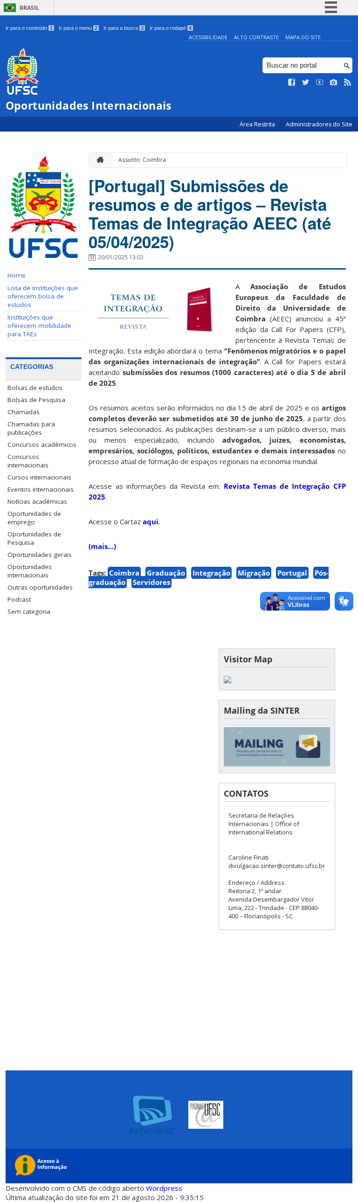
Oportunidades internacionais (29, 571)
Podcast (19, 599)
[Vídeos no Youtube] (320, 82)
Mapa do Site (303, 37)
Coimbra (124, 572)
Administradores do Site (319, 124)
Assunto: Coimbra (142, 160)
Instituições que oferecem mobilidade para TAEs (39, 325)
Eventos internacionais (40, 489)
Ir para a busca (123, 28)
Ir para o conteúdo (29, 28)
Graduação (166, 572)
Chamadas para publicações (31, 428)
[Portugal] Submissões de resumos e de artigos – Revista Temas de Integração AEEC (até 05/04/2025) (210, 213)
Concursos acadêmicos (41, 444)
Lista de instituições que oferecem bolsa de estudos (42, 296)
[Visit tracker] (227, 680)
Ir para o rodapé (171, 28)
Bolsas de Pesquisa (36, 400)
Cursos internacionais (39, 477)
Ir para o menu (78, 28)
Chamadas (23, 412)
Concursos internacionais (27, 460)
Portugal (292, 572)
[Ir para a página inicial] (98, 160)
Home (16, 275)
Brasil (29, 8)
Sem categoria (28, 611)
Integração (211, 572)
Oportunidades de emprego (34, 517)
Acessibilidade (208, 37)
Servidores (151, 582)
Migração (254, 572)
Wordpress (164, 1188)
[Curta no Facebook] (292, 82)
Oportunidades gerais (39, 554)
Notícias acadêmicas (37, 501)
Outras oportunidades (40, 587)
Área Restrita (258, 124)
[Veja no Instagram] (333, 82)
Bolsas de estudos (34, 387)
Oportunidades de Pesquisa (34, 538)
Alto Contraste (256, 37)
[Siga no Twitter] (306, 82)
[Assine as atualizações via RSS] (347, 82)
